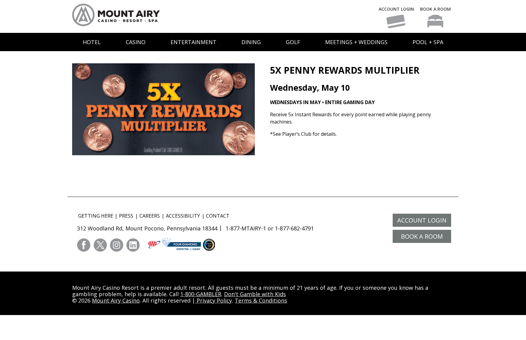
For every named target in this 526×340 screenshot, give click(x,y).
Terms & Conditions (261, 300)
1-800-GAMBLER (200, 294)
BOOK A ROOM (435, 9)
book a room (422, 236)
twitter (100, 245)
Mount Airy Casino (116, 300)
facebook (83, 245)
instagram (116, 245)
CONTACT (218, 215)
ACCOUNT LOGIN (396, 9)
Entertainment (193, 42)
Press (126, 215)
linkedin (133, 245)
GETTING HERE (95, 215)
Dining (251, 42)
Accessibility (183, 215)
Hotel (92, 42)
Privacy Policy (213, 300)
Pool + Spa (427, 42)
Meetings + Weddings (356, 42)
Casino (136, 42)
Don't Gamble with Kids (255, 294)
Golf (293, 42)
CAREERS (149, 215)
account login (422, 220)
